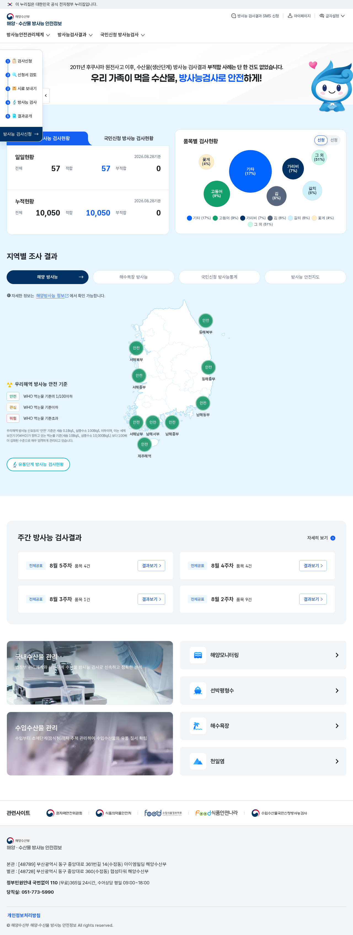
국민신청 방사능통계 (219, 277)
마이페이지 (302, 16)
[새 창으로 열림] (64, 813)
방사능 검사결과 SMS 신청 (257, 16)
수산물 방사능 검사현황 (47, 138)
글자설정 (332, 16)
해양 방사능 (47, 277)
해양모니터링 (224, 655)
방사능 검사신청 (17, 134)
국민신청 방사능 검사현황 (129, 138)
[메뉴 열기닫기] (46, 95)
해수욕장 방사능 (133, 277)
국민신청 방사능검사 (119, 34)
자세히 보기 (317, 538)
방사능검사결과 (72, 34)
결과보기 (149, 565)
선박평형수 (222, 690)
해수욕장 (219, 726)
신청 (321, 140)
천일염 (217, 761)
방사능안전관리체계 (25, 34)
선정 (334, 140)
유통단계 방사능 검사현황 (41, 464)
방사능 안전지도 (305, 277)
